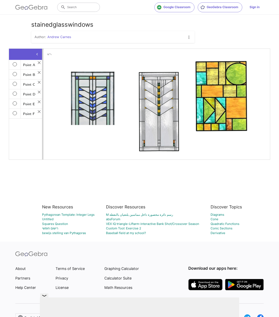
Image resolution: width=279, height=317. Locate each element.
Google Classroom (176, 7)
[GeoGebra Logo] (31, 7)
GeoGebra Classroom (222, 7)
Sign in (255, 7)
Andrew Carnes (59, 37)
